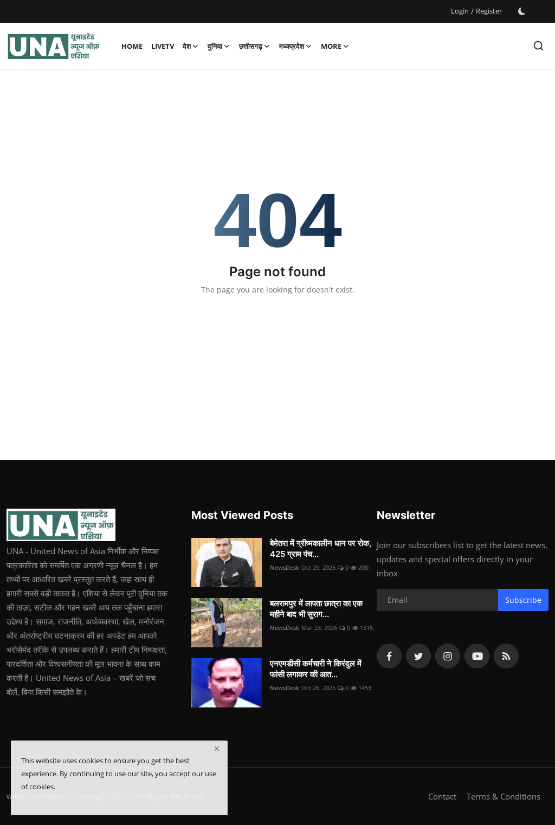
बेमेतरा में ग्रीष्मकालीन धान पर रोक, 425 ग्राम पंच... (320, 548)
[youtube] (476, 656)
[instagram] (447, 656)
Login (460, 11)
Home (132, 46)
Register (489, 11)
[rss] (506, 656)
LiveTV (162, 46)
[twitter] (418, 656)
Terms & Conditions (503, 796)
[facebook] (389, 656)
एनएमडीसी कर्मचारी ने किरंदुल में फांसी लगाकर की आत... (316, 668)
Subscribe (523, 600)
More (331, 46)
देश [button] (187, 46)
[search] (538, 46)
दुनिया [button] (215, 46)
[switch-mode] (522, 11)
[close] (217, 748)
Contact (442, 796)
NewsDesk (284, 567)
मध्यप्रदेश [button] (291, 46)
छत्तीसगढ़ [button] (250, 46)
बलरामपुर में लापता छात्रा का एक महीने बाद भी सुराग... (316, 608)
